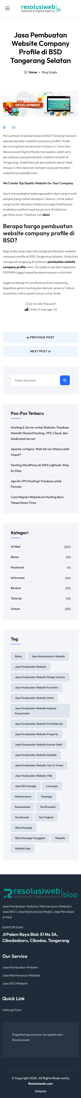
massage (46, 796)
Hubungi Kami (12, 1010)
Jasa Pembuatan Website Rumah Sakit (38, 744)
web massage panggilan (30, 838)
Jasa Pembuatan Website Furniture (36, 687)
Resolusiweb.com (40, 1083)
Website (40, 1091)
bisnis (18, 656)
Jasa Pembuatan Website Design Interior (40, 677)
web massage (23, 827)
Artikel (15, 547)
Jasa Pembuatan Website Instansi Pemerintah (35, 711)
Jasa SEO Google (25, 786)
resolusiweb (22, 807)
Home (32, 72)
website (60, 838)
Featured (17, 567)
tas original (46, 817)
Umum (15, 609)
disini (46, 215)
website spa (22, 848)
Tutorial (16, 598)
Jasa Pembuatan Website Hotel (34, 698)
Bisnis (15, 557)
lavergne (52, 786)
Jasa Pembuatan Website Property (36, 734)
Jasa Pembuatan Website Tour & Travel (39, 765)
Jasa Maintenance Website (48, 656)
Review (16, 588)
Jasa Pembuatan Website (30, 666)
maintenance (23, 796)
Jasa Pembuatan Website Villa (33, 775)
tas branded (47, 807)
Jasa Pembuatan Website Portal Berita (39, 724)
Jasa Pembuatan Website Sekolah (36, 755)
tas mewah (22, 817)
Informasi (18, 578)
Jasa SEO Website (15, 983)
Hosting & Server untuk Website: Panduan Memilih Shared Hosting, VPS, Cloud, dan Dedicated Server (40, 433)
